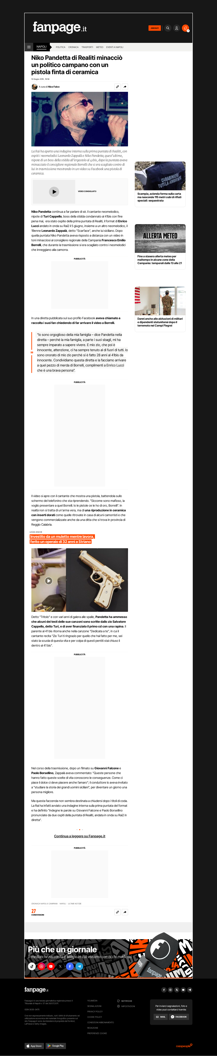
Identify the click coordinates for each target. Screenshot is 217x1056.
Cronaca (73, 47)
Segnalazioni (94, 1006)
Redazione (92, 1028)
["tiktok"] (32, 966)
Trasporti (87, 47)
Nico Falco (54, 86)
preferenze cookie (97, 1033)
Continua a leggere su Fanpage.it (79, 836)
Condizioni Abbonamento (100, 1022)
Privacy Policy (95, 1011)
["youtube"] (51, 966)
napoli (41, 46)
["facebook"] (70, 966)
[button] (125, 87)
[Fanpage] (36, 990)
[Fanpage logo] (56, 28)
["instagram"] (41, 966)
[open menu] (29, 47)
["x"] (60, 966)
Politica (60, 47)
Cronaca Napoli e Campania (44, 904)
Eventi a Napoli (114, 47)
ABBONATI (155, 28)
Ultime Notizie (74, 904)
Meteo (99, 47)
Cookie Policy (94, 1017)
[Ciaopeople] (184, 1046)
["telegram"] (79, 966)
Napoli (63, 904)
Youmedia (92, 1000)
